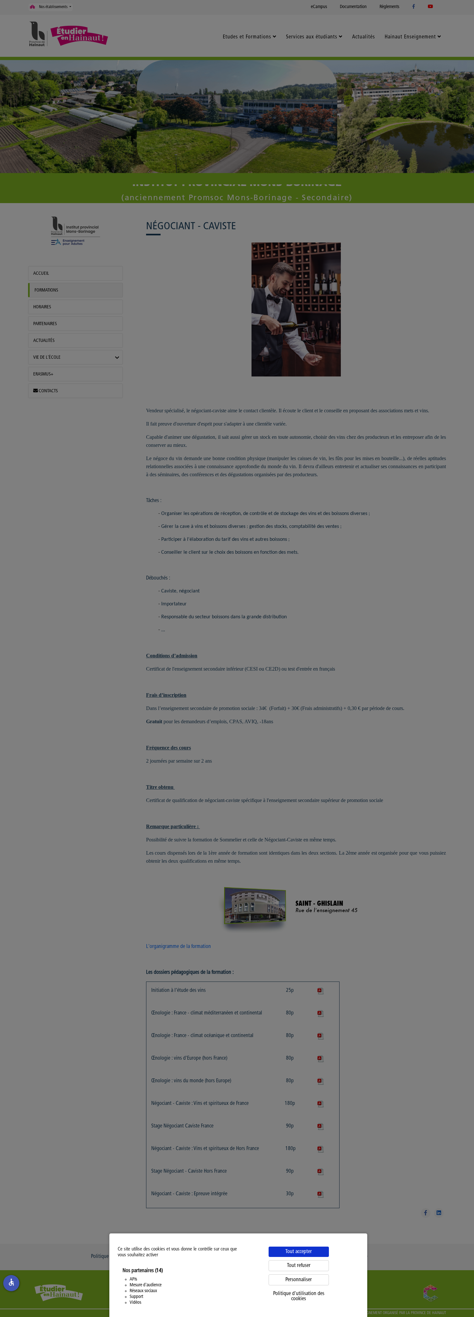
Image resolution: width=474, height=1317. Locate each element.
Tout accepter (298, 1251)
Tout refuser (299, 1265)
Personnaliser (298, 1279)
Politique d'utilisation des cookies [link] (298, 1296)
